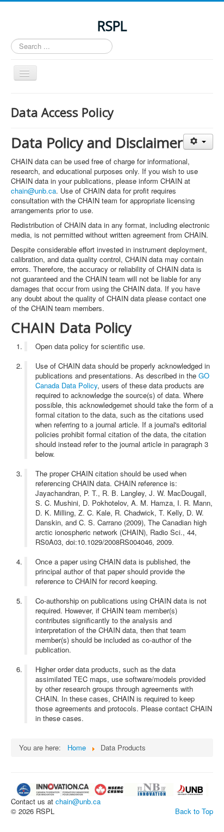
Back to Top (194, 811)
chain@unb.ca (33, 190)
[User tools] (198, 142)
